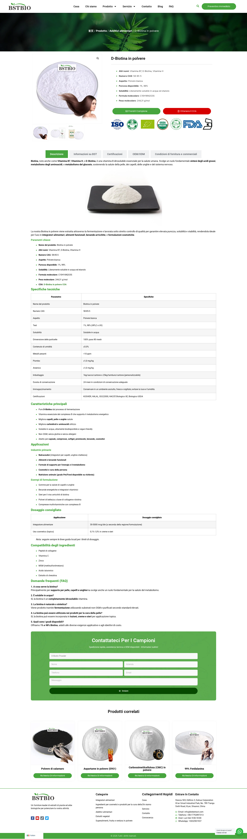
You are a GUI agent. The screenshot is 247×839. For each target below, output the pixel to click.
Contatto (147, 6)
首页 (91, 30)
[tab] (57, 154)
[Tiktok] (42, 818)
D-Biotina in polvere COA (55, 284)
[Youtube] (37, 818)
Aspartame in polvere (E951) (100, 768)
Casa (76, 6)
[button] (97, 58)
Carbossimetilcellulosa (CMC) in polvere (147, 768)
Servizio (127, 6)
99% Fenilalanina (194, 768)
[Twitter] (47, 818)
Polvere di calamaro (52, 768)
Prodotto (108, 6)
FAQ (171, 6)
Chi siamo (91, 6)
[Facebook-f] (32, 818)
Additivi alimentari (120, 30)
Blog (160, 6)
